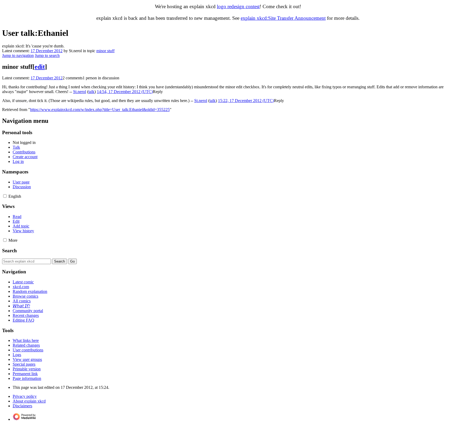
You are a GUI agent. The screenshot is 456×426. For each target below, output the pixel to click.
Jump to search (47, 55)
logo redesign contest (238, 6)
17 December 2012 (47, 51)
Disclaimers (22, 406)
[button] (158, 91)
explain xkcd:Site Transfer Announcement (283, 18)
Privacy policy (25, 396)
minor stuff (105, 51)
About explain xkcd (29, 401)
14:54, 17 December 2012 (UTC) (125, 91)
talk (91, 91)
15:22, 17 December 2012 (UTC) (246, 100)
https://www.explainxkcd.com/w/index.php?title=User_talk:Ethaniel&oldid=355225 (100, 109)
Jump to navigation (18, 55)
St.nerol (79, 91)
